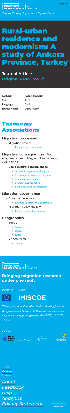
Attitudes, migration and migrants (33, 171)
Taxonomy (16, 13)
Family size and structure (28, 148)
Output (50, 13)
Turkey (18, 243)
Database (6, 13)
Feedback (13, 387)
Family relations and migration (31, 187)
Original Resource (21, 79)
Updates (42, 13)
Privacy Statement (22, 403)
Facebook (7, 372)
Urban (18, 231)
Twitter (6, 368)
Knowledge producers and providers (33, 203)
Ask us (58, 406)
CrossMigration (20, 6)
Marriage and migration (27, 183)
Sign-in (63, 3)
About (34, 13)
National (19, 227)
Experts (26, 13)
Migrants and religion (26, 179)
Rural (18, 235)
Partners (26, 298)
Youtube (6, 376)
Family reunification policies (30, 211)
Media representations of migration (33, 175)
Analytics (12, 398)
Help (7, 392)
